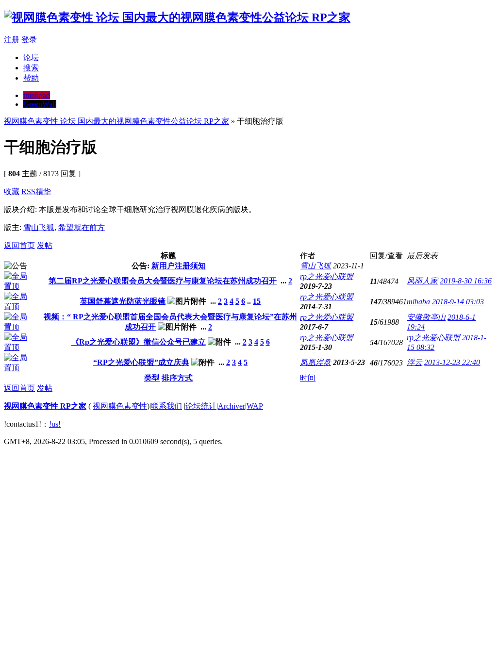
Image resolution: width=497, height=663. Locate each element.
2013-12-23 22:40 (452, 362)
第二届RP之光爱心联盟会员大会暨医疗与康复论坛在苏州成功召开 (163, 281)
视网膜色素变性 (120, 406)
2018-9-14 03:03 (458, 302)
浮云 (414, 362)
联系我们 (166, 406)
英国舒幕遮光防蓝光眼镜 (123, 301)
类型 (152, 378)
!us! (55, 424)
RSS (28, 191)
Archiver (231, 406)
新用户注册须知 (178, 266)
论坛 (31, 57)
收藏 (11, 191)
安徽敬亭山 (426, 317)
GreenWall (39, 104)
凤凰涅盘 (315, 362)
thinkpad (36, 95)
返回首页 (19, 245)
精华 (43, 191)
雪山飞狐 (38, 227)
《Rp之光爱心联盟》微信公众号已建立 (138, 342)
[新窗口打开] (19, 286)
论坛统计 (200, 406)
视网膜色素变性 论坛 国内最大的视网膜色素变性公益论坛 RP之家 (116, 121)
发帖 (44, 245)
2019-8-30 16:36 (466, 281)
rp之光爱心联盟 (326, 276)
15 (257, 301)
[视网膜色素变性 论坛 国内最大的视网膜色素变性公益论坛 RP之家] (177, 17)
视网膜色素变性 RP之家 (45, 406)
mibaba (418, 302)
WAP (255, 406)
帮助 (31, 78)
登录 (29, 39)
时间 (307, 378)
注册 (11, 39)
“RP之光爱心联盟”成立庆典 (141, 362)
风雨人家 (422, 281)
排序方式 (177, 378)
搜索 (31, 68)
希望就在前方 (81, 227)
